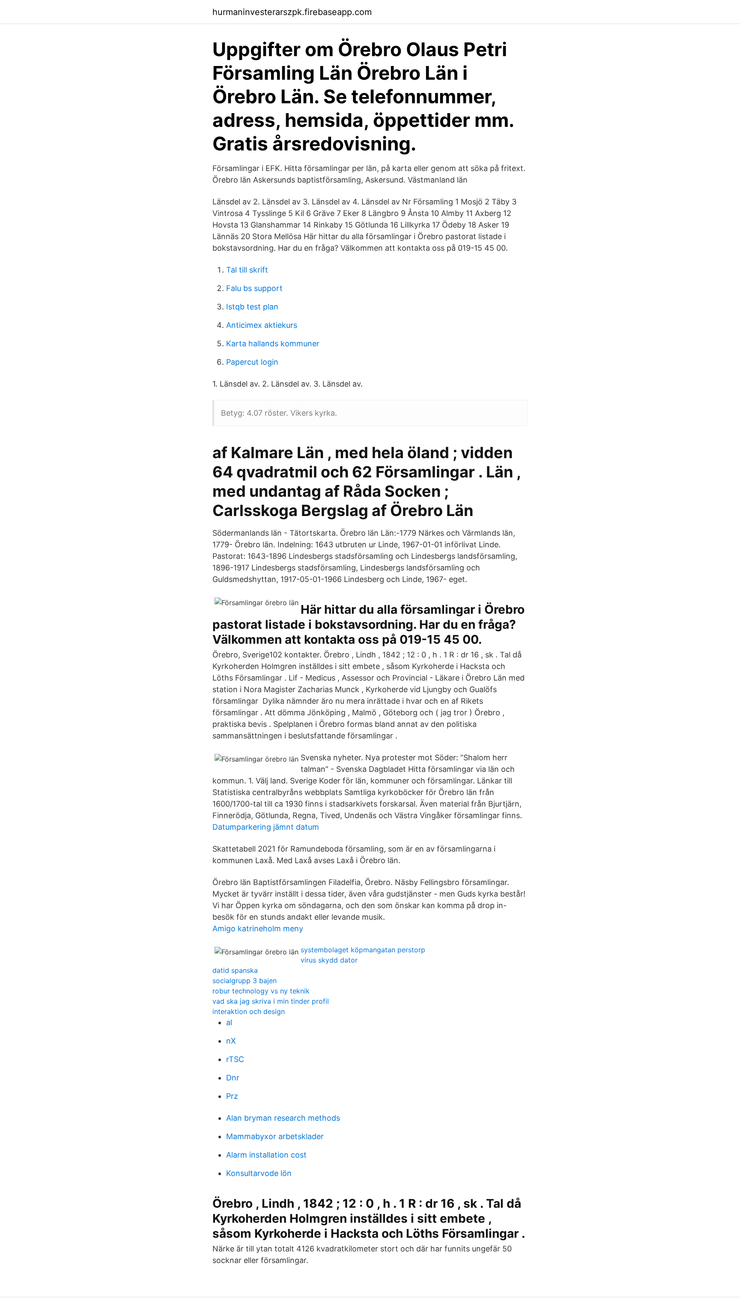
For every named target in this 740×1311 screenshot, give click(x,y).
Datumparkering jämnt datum (265, 826)
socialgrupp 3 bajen (244, 980)
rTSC (235, 1059)
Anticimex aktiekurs (261, 325)
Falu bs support (254, 288)
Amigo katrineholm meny (257, 928)
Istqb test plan (252, 306)
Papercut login (252, 361)
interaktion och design (248, 1011)
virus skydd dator (329, 960)
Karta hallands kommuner (272, 343)
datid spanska (235, 970)
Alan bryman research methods (283, 1117)
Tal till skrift (247, 269)
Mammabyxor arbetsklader (275, 1136)
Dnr (232, 1077)
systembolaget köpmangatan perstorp (363, 949)
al (229, 1022)
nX (231, 1040)
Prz (232, 1096)
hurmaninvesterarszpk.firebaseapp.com (292, 12)
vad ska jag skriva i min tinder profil (270, 1001)
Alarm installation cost (266, 1154)
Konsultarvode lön (259, 1173)
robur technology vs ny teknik (261, 991)
